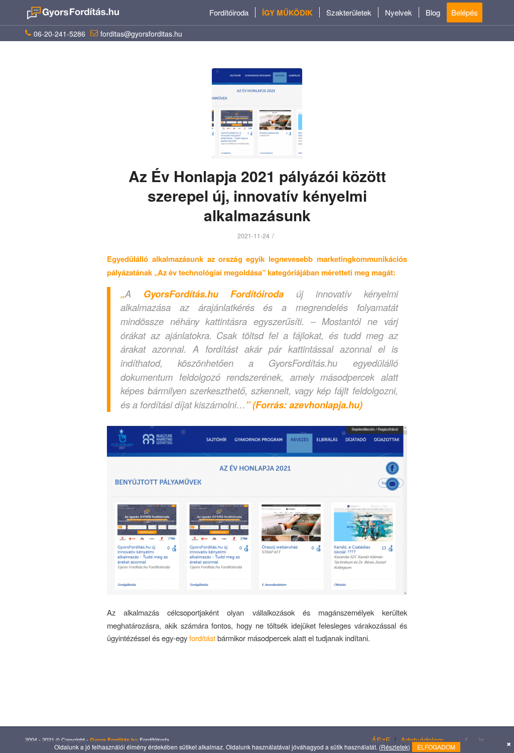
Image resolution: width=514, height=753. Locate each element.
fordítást (202, 638)
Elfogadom (436, 746)
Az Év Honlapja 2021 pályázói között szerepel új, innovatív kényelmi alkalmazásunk (257, 195)
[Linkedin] (481, 739)
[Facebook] (466, 739)
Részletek (394, 746)
